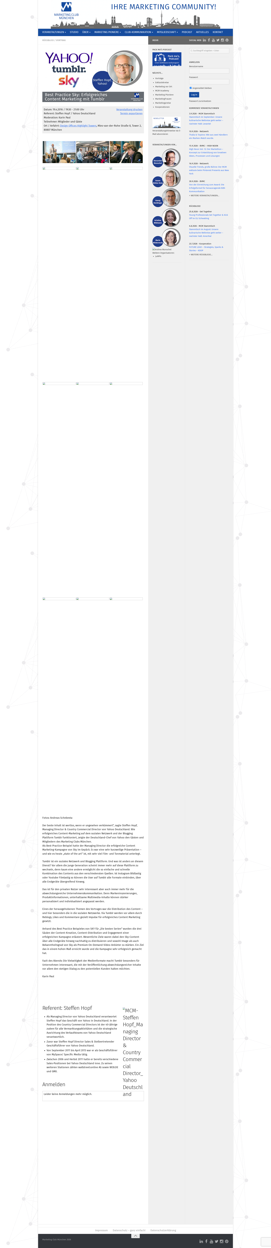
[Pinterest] (227, 40)
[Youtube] (213, 40)
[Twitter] (218, 40)
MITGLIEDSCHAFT (166, 32)
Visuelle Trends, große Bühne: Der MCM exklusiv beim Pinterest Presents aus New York (209, 170)
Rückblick (48, 40)
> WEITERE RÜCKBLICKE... (201, 255)
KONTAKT (218, 32)
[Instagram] (222, 40)
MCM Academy (162, 91)
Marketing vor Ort (163, 87)
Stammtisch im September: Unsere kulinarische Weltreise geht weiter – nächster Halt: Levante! (206, 120)
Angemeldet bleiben (202, 88)
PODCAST (187, 32)
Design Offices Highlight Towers (78, 126)
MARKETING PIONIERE (106, 32)
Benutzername (196, 66)
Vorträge (159, 78)
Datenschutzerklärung (163, 1230)
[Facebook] (209, 40)
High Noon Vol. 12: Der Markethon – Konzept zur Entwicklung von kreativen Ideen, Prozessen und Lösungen (207, 152)
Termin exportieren (131, 113)
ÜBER (85, 32)
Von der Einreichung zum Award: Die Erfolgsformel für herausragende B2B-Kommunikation (207, 188)
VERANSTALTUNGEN (53, 32)
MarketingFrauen (163, 99)
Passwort (193, 77)
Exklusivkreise (162, 82)
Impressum (101, 1230)
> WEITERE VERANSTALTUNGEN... (204, 196)
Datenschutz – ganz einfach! (129, 1230)
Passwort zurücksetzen (200, 101)
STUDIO (74, 32)
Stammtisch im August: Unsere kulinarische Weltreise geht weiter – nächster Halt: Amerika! (206, 232)
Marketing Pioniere (164, 95)
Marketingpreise (163, 103)
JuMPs (158, 256)
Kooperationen (162, 107)
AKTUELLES (202, 32)
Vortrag (61, 40)
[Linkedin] (204, 40)
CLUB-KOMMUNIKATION (138, 32)
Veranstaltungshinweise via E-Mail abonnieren (166, 132)
